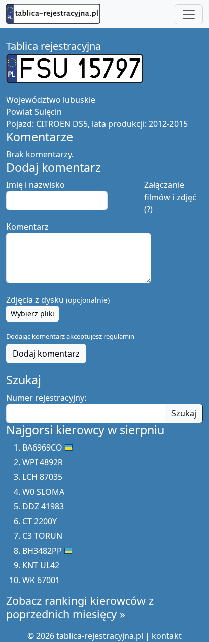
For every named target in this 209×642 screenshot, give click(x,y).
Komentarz (27, 226)
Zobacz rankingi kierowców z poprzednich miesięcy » (80, 607)
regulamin (118, 336)
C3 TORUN (42, 535)
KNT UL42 (40, 565)
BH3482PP (42, 550)
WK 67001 (41, 580)
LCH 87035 (42, 477)
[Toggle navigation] (189, 14)
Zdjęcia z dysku (58, 299)
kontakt (167, 635)
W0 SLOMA (43, 491)
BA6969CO (42, 447)
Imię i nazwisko (35, 184)
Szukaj (183, 413)
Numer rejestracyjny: (46, 397)
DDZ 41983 (43, 506)
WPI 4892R (42, 462)
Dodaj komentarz (46, 353)
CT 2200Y (39, 521)
